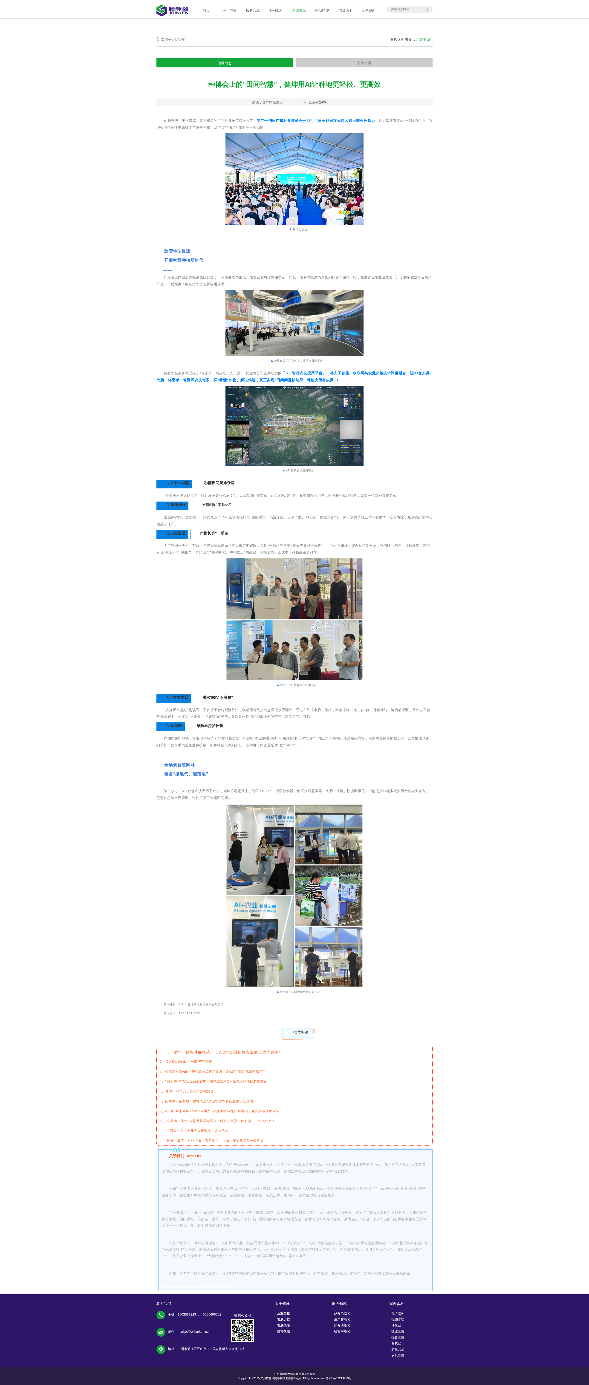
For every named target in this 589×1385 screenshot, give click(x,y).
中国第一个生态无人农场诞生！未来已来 (197, 1131)
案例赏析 (276, 10)
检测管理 (397, 1319)
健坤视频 (283, 1331)
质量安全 (397, 1349)
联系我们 (368, 10)
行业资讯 (364, 62)
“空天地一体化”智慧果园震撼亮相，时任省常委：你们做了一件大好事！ (220, 1121)
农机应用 (397, 1355)
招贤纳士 (345, 10)
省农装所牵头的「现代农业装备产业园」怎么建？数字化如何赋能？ (215, 1071)
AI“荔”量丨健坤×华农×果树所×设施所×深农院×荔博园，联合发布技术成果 (222, 1111)
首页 (206, 10)
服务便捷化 (342, 1325)
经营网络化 (342, 1331)
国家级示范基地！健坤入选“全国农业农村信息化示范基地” (210, 1101)
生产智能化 (342, 1319)
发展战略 (283, 1325)
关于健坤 (230, 10)
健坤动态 (426, 39)
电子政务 (397, 1313)
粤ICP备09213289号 (339, 1378)
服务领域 (253, 10)
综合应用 (397, 1337)
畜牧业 (396, 1343)
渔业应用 (397, 1331)
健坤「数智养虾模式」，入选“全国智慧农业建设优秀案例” (227, 1052)
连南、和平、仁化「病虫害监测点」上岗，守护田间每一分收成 (215, 1141)
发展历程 (283, 1319)
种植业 (396, 1325)
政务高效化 (342, 1313)
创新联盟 (322, 10)
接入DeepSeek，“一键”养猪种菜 (188, 1061)
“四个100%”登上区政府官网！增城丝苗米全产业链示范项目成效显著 (216, 1081)
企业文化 (283, 1313)
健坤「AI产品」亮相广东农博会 (189, 1091)
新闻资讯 (299, 10)
